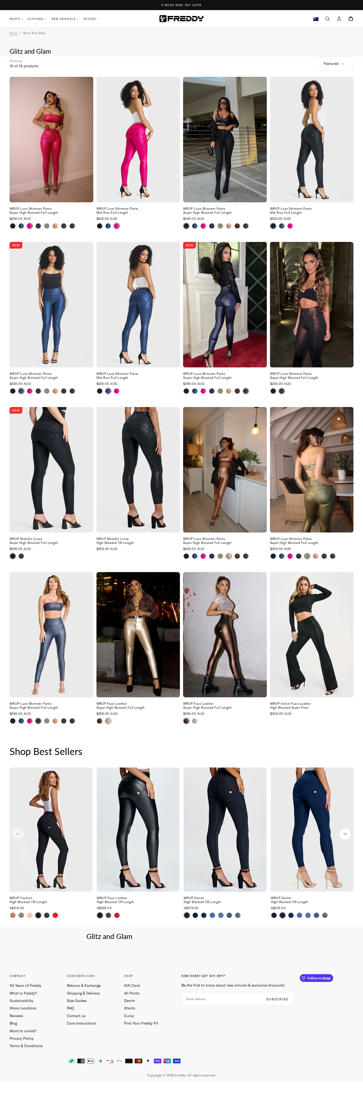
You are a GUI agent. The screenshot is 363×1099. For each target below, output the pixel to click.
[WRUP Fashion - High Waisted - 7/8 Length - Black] (38, 915)
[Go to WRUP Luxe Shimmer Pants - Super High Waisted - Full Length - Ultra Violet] (225, 304)
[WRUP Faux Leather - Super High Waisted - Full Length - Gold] (108, 721)
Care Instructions (81, 1023)
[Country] (315, 19)
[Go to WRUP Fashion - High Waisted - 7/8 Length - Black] (51, 829)
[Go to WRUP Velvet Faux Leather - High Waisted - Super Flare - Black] (312, 635)
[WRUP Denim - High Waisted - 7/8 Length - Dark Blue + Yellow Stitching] (203, 915)
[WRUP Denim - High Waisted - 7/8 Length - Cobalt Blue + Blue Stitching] (212, 915)
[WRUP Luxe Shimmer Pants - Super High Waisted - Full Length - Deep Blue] (38, 226)
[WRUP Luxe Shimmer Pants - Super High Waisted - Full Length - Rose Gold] (55, 226)
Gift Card (132, 985)
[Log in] (339, 19)
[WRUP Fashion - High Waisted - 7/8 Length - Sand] (29, 915)
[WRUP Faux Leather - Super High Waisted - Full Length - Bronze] (99, 721)
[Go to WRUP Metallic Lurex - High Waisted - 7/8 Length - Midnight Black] (138, 469)
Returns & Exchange (84, 985)
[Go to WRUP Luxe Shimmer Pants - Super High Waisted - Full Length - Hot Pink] (51, 139)
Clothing (36, 19)
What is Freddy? (23, 993)
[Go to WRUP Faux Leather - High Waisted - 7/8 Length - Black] (138, 829)
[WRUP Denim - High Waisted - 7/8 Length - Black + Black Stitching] (186, 915)
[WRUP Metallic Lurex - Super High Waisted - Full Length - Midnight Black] (273, 391)
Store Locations (23, 1008)
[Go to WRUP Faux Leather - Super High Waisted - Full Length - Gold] (138, 635)
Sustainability (21, 1000)
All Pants (132, 993)
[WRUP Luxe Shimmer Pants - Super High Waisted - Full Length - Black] (12, 226)
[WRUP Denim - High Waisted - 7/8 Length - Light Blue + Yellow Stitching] (229, 915)
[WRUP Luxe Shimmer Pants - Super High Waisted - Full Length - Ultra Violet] (72, 226)
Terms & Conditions (26, 1045)
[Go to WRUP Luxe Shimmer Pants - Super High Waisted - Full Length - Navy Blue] (51, 304)
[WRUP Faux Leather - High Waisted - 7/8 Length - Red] (117, 915)
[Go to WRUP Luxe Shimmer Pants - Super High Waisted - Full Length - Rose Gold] (225, 469)
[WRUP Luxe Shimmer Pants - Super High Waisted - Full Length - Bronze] (63, 226)
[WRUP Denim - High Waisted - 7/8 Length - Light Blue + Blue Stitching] (220, 915)
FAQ (70, 1008)
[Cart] (350, 19)
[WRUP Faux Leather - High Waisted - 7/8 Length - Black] (100, 915)
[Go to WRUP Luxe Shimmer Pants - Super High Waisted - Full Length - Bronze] (312, 304)
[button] (327, 19)
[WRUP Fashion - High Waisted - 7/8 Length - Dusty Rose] (12, 915)
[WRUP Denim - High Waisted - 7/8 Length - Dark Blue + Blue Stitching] (195, 915)
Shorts (129, 1008)
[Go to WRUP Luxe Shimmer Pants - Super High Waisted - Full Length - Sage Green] (312, 469)
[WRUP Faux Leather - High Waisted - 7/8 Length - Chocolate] (108, 915)
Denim (129, 1000)
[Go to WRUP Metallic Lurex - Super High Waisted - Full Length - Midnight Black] (51, 469)
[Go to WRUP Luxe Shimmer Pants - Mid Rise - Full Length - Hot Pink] (138, 139)
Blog (13, 1023)
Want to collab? (23, 1031)
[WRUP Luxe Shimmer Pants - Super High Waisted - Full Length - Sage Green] (46, 226)
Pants (15, 19)
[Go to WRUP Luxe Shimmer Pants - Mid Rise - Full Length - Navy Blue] (138, 304)
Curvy (129, 1015)
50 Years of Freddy (25, 985)
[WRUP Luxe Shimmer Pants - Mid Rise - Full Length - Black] (99, 226)
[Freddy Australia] (181, 18)
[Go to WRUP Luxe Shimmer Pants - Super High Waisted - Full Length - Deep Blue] (51, 635)
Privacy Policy (21, 1038)
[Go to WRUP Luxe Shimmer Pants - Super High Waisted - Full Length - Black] (225, 139)
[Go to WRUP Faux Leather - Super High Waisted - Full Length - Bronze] (225, 635)
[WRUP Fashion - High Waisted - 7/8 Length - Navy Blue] (46, 915)
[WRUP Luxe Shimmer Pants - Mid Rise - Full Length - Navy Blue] (108, 226)
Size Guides (77, 1000)
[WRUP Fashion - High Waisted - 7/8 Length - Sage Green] (21, 915)
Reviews (16, 1015)
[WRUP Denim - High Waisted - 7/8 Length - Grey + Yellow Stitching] (237, 915)
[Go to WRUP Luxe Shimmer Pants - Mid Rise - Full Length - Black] (312, 139)
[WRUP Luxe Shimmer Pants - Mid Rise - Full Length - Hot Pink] (116, 226)
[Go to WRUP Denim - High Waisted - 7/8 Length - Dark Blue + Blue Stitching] (312, 829)
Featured (331, 63)
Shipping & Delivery (83, 993)
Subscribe (277, 999)
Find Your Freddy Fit (141, 1023)
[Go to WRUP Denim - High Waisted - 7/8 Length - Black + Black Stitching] (225, 829)
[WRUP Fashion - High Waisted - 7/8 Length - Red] (55, 915)
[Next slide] (345, 834)
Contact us (76, 1015)
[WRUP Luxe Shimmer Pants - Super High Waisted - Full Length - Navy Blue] (21, 226)
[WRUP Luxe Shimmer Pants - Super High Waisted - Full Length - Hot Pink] (29, 226)
